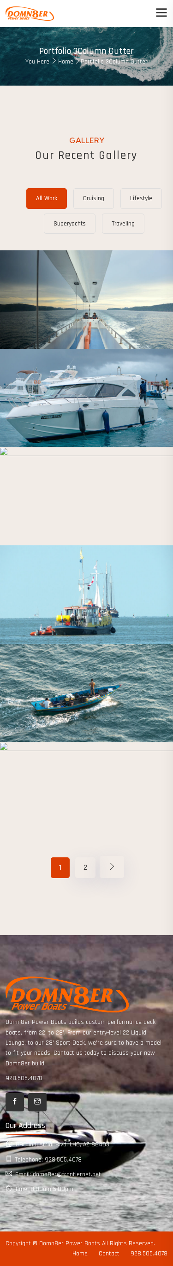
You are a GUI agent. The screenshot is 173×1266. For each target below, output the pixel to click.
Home (65, 62)
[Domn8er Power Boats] (30, 13)
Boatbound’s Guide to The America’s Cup (86, 613)
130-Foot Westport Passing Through (87, 711)
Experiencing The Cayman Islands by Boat (86, 514)
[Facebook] (15, 1102)
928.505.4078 (24, 1078)
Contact (109, 1253)
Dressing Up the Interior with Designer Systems (87, 809)
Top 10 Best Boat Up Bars (86, 416)
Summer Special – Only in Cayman (86, 318)
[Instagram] (37, 1102)
